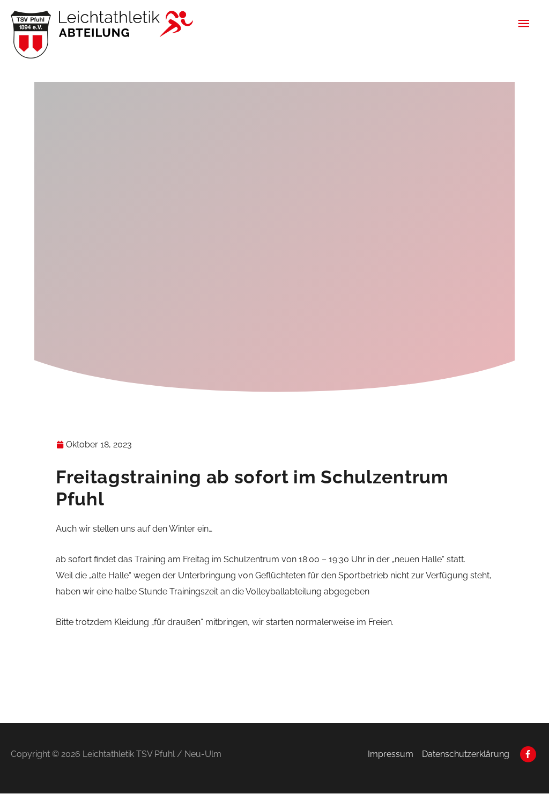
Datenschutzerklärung (465, 754)
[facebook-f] (529, 754)
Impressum (390, 754)
